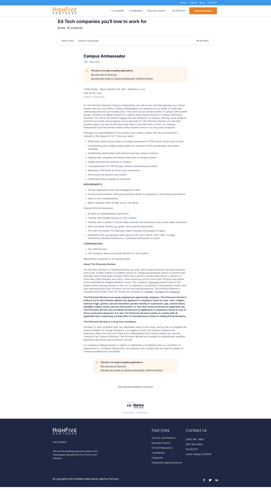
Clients (193, 2)
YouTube (159, 291)
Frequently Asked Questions (167, 462)
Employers (157, 457)
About (183, 2)
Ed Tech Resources (162, 447)
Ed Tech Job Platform (163, 438)
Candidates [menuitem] (135, 10)
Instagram (174, 291)
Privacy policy (129, 412)
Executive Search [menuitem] (156, 10)
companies (88, 40)
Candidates (158, 452)
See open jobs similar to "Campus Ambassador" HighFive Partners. (122, 78)
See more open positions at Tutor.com (135, 386)
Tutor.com (154, 282)
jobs (67, 40)
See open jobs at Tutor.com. (104, 74)
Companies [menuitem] (117, 10)
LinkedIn (148, 291)
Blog (202, 2)
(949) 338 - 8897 (195, 439)
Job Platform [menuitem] (178, 10)
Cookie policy (142, 412)
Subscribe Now (203, 10)
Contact (212, 2)
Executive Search (161, 443)
